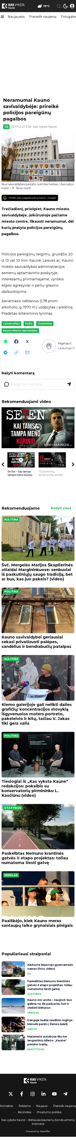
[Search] (59, 6)
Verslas (11, 875)
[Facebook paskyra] (21, 1094)
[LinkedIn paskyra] (43, 1094)
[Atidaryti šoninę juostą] (2, 16)
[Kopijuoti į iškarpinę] (16, 352)
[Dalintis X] (27, 341)
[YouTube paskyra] (54, 1094)
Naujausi (42, 1106)
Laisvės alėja (11, 323)
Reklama (25, 1106)
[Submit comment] (69, 384)
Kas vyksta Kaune (45, 126)
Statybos (12, 808)
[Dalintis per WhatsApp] (5, 341)
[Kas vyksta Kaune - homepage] (16, 6)
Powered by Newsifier (38, 1131)
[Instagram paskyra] (32, 1094)
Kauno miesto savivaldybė (20, 330)
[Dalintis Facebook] (16, 341)
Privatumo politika (49, 1112)
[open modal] (72, 6)
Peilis (28, 323)
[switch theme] (65, 6)
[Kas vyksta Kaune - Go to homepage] (38, 1081)
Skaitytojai (35, 1049)
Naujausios (16, 17)
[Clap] (49, 346)
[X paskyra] (10, 1094)
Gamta (32, 1029)
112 (6, 126)
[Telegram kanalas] (65, 1094)
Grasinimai (45, 323)
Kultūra (11, 519)
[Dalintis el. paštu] (27, 352)
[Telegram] (5, 352)
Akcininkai (24, 1112)
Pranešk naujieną (42, 17)
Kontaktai (6, 1106)
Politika (11, 591)
